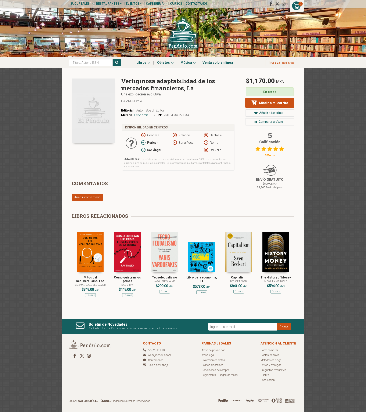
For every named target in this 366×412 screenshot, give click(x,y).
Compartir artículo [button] (270, 121)
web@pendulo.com (159, 355)
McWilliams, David (275, 281)
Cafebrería (155, 3)
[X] (277, 4)
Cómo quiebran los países (127, 279)
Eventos (133, 3)
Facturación (268, 380)
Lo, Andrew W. (132, 101)
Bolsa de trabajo (158, 365)
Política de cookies (212, 365)
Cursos (176, 3)
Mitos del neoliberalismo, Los (90, 279)
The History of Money (276, 277)
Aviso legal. (208, 355)
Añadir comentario (87, 197)
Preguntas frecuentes (273, 370)
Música (186, 63)
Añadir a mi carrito (273, 103)
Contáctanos (197, 3)
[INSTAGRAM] (283, 4)
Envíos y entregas (271, 365)
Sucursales (80, 3)
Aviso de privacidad (214, 350)
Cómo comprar (269, 350)
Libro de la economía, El (201, 279)
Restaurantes (108, 3)
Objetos (164, 63)
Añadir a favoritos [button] (271, 112)
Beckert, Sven (238, 281)
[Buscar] (117, 62)
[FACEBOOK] (271, 4)
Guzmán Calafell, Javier (90, 285)
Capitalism (238, 277)
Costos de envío (270, 355)
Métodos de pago (271, 360)
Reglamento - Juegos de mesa (220, 374)
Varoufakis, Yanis (164, 281)
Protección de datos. (214, 360)
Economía (141, 115)
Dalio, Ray (127, 285)
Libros (141, 63)
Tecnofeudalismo (164, 277)
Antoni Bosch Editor (150, 110)
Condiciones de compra (216, 370)
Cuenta (265, 374)
